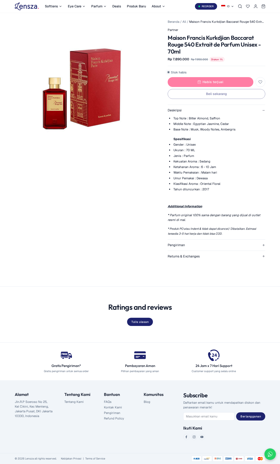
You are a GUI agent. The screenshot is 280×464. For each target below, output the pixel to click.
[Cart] (263, 6)
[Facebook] (186, 437)
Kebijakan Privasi (71, 458)
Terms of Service (95, 458)
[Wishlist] (248, 6)
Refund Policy (114, 418)
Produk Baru (136, 6)
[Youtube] (202, 437)
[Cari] (240, 6)
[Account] (255, 6)
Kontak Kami (113, 407)
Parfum (96, 6)
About (156, 6)
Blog (147, 402)
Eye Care (74, 6)
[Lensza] (27, 6)
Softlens (51, 6)
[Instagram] (194, 437)
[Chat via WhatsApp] (270, 454)
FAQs (108, 402)
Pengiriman (112, 413)
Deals (116, 6)
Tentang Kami (74, 402)
